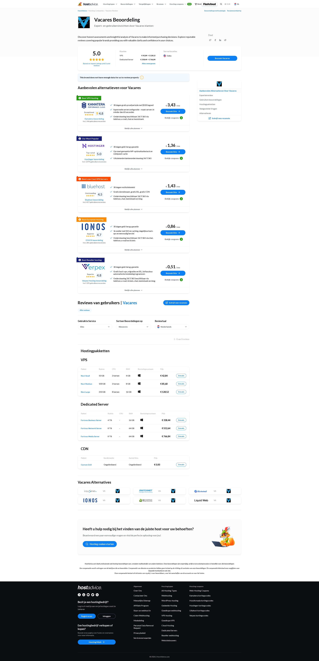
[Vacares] (84, 22)
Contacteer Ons (140, 595)
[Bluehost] (93, 186)
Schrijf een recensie (178, 302)
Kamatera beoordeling (94, 119)
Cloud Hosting (167, 625)
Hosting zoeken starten (102, 544)
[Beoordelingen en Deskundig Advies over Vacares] (210, 40)
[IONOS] (93, 226)
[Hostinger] (93, 145)
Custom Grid (86, 465)
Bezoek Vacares (222, 58)
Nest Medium (86, 384)
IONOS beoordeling (94, 240)
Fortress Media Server (90, 436)
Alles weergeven (148, 64)
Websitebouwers (168, 640)
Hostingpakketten (207, 104)
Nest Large (85, 392)
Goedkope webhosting (171, 610)
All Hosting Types (169, 590)
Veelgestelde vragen (208, 108)
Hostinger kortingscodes (200, 605)
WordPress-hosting (169, 600)
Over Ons (138, 590)
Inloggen (107, 616)
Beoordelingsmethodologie (215, 11)
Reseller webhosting (170, 635)
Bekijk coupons (173, 118)
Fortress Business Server (91, 420)
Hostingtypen (109, 4)
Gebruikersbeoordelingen (210, 100)
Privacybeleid (139, 633)
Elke (82, 327)
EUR (227, 4)
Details (181, 376)
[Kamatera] (93, 105)
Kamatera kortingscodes (200, 595)
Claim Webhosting (142, 615)
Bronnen (160, 4)
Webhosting (166, 595)
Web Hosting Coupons (199, 590)
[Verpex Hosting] (93, 267)
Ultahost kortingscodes (199, 610)
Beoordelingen (127, 4)
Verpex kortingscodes (198, 615)
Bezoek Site (171, 111)
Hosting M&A (95, 642)
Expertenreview (206, 95)
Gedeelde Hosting (169, 605)
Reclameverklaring (234, 11)
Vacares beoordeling (117, 20)
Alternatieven (205, 113)
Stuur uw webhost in (142, 610)
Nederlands (166, 327)
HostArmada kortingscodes (201, 600)
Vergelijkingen (145, 4)
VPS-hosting (166, 615)
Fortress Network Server (91, 428)
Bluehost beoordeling (94, 199)
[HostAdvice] (88, 4)
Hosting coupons (180, 4)
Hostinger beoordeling (94, 159)
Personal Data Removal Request (144, 626)
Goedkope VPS (168, 620)
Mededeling (139, 620)
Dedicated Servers (169, 630)
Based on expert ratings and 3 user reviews (96, 64)
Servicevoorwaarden (142, 638)
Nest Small (85, 376)
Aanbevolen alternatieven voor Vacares (218, 91)
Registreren (86, 616)
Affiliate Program (141, 605)
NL (238, 4)
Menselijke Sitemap (142, 600)
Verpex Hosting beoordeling (94, 280)
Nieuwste (123, 327)
